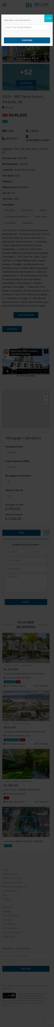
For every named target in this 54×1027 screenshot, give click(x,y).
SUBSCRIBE (27, 40)
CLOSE (49, 18)
